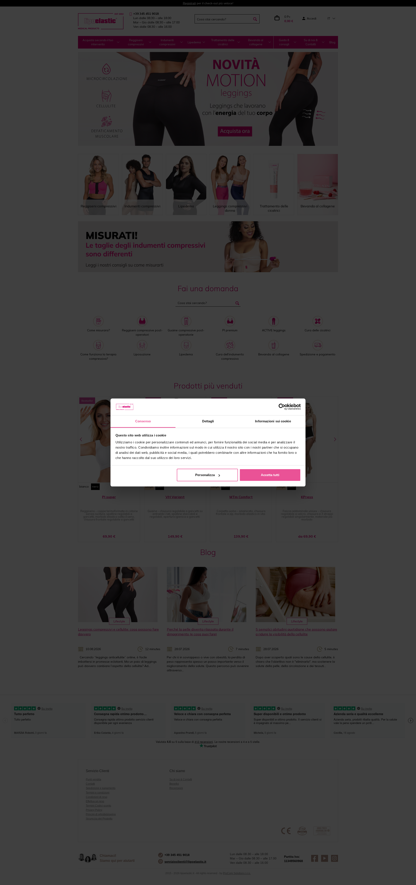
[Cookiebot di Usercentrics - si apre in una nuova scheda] (282, 407)
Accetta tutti (270, 475)
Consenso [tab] (143, 421)
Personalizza (205, 475)
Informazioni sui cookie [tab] (273, 421)
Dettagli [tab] (208, 421)
